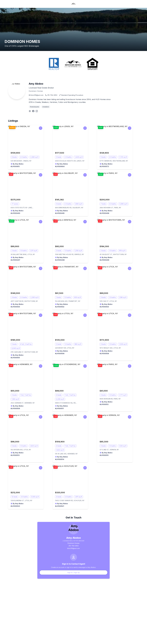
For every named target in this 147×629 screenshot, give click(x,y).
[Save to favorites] (40, 128)
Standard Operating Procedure (72, 95)
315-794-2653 (52, 95)
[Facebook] (33, 111)
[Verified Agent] (11, 164)
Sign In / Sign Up (73, 572)
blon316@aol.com (37, 95)
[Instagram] (37, 111)
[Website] (30, 111)
